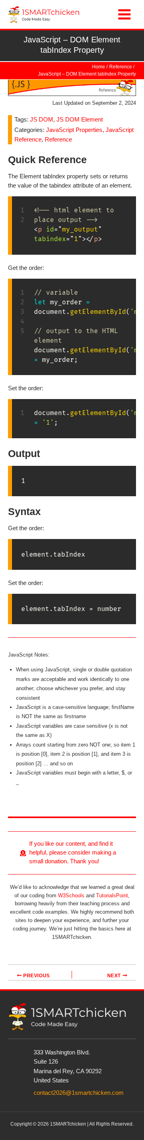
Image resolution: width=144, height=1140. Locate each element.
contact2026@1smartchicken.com (79, 1093)
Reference (58, 139)
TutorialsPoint (112, 895)
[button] (72, 852)
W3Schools (71, 895)
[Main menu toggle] (124, 14)
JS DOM (41, 119)
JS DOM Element (79, 119)
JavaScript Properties (74, 130)
